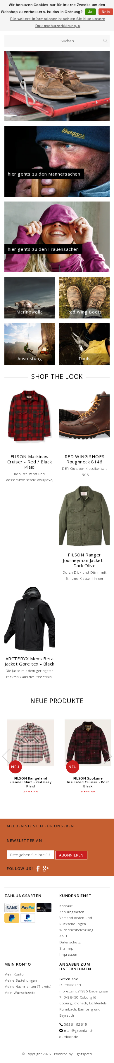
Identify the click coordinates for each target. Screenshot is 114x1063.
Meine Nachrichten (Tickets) (27, 986)
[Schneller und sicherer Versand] (57, 86)
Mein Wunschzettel (20, 992)
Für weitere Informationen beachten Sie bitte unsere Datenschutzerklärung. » (57, 22)
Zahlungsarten (71, 912)
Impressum (69, 954)
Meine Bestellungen (20, 980)
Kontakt (66, 905)
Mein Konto (14, 974)
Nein (106, 12)
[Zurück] (9, 86)
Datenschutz (70, 942)
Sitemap (66, 948)
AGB (63, 936)
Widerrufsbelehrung (76, 930)
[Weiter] (105, 86)
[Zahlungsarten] (12, 908)
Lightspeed (83, 1054)
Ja (90, 12)
